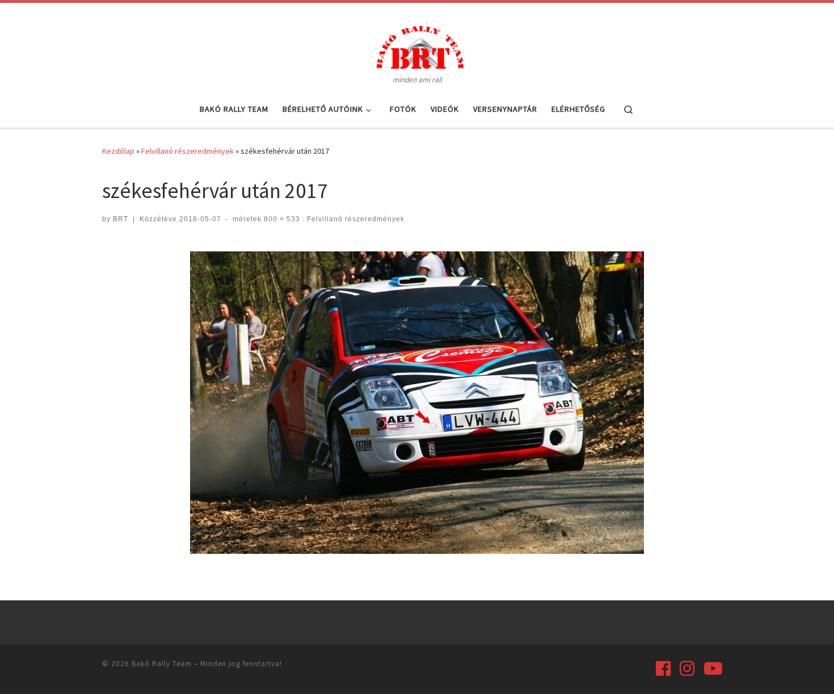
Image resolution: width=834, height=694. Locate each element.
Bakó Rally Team (162, 663)
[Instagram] (687, 668)
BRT (120, 219)
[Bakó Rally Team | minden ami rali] (417, 45)
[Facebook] (663, 668)
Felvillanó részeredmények (187, 151)
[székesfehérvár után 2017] (417, 402)
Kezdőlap (118, 151)
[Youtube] (713, 668)
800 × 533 (281, 219)
